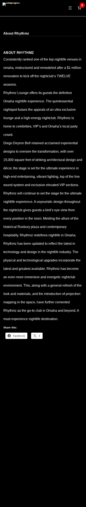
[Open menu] (70, 7)
